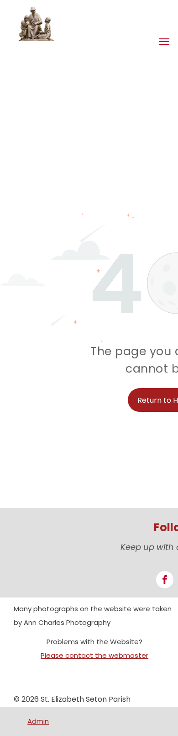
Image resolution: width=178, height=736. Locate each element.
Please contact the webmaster (94, 655)
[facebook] (164, 581)
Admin (38, 721)
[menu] (164, 41)
